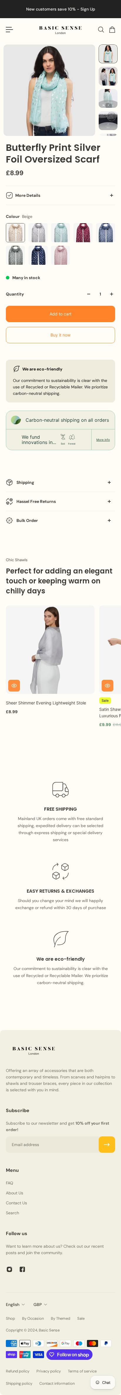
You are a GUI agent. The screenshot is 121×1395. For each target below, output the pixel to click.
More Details (27, 195)
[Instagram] (9, 1269)
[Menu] (9, 30)
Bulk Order (27, 520)
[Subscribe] (107, 1144)
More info (103, 439)
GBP (37, 1304)
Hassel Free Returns (36, 501)
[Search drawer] (100, 29)
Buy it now (60, 334)
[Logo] (60, 30)
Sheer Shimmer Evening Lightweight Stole (46, 702)
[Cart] (111, 29)
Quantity (15, 294)
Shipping (25, 482)
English (12, 1304)
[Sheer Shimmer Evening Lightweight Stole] (50, 649)
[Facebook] (22, 1269)
